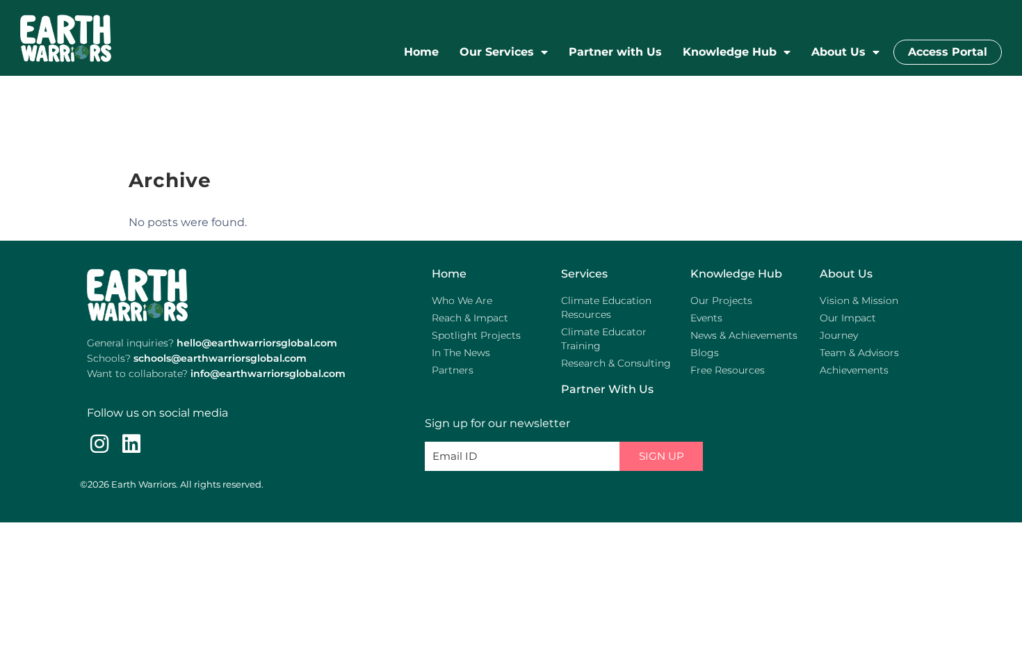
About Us (838, 51)
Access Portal (947, 51)
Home (421, 51)
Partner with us (607, 389)
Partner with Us (615, 51)
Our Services (497, 51)
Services (584, 273)
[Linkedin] (131, 443)
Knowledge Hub (730, 51)
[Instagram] (99, 443)
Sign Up (661, 456)
